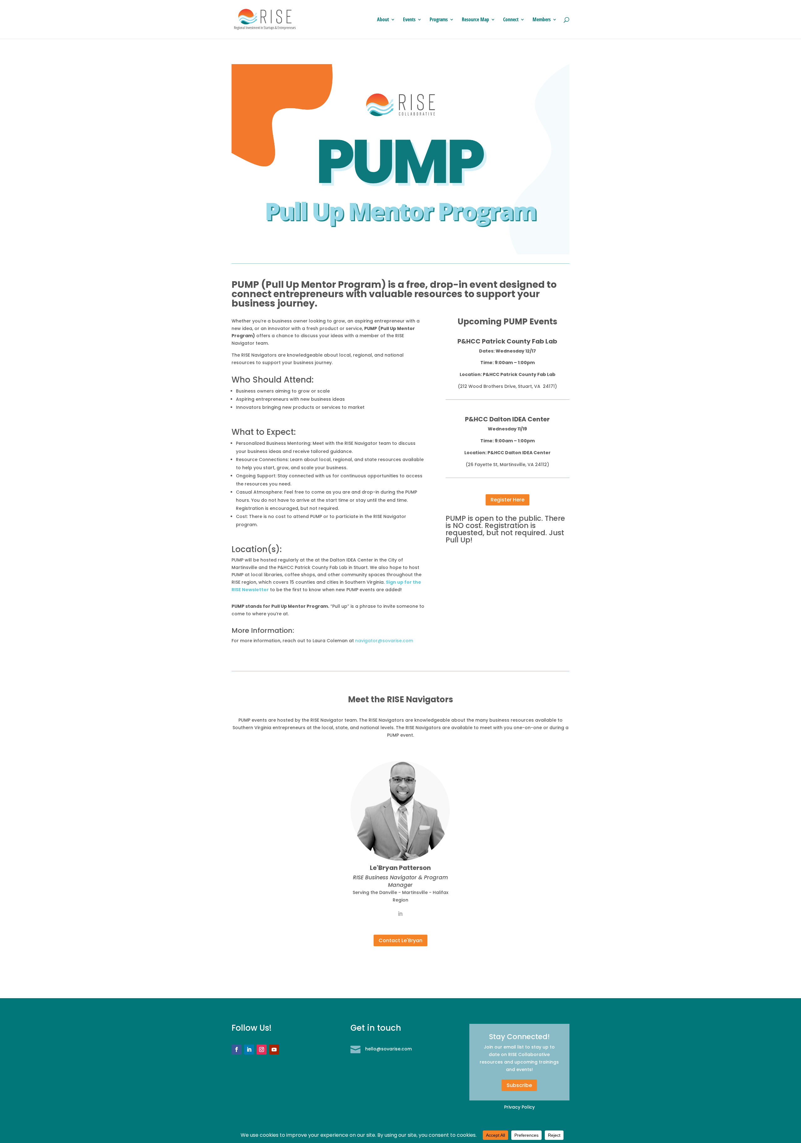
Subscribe (519, 1085)
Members (542, 20)
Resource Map (475, 20)
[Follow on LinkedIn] (249, 1049)
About (383, 20)
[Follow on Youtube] (274, 1049)
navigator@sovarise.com (384, 641)
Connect (510, 20)
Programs (439, 20)
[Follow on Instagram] (262, 1049)
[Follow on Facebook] (237, 1049)
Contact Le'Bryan (400, 940)
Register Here (507, 499)
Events (409, 20)
